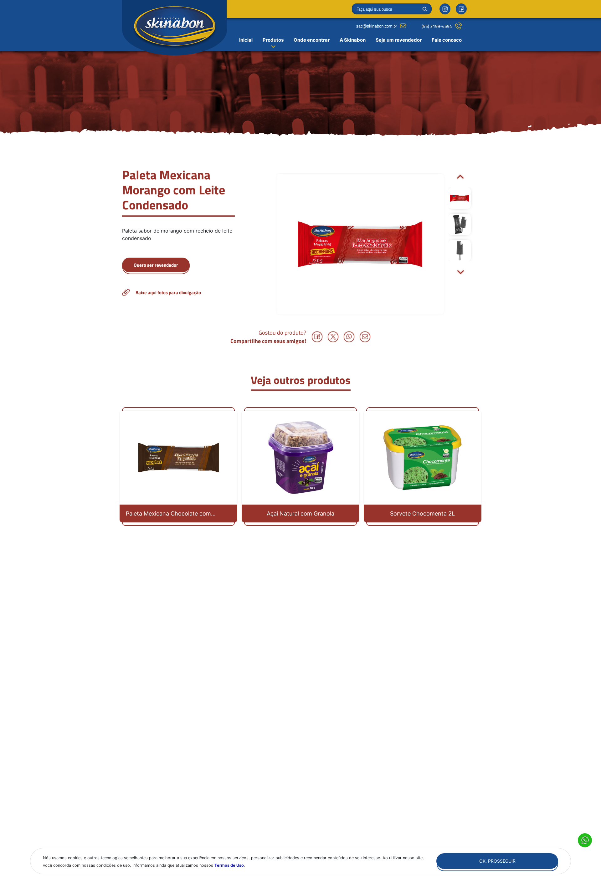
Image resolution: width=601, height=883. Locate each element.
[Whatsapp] (349, 336)
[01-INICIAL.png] (178, 292)
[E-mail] (365, 336)
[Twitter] (333, 336)
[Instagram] (444, 8)
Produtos (273, 40)
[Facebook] (461, 8)
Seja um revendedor (399, 40)
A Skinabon (353, 40)
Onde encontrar (312, 40)
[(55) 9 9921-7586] (156, 266)
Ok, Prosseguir (497, 861)
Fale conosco (447, 40)
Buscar (424, 9)
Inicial (246, 40)
